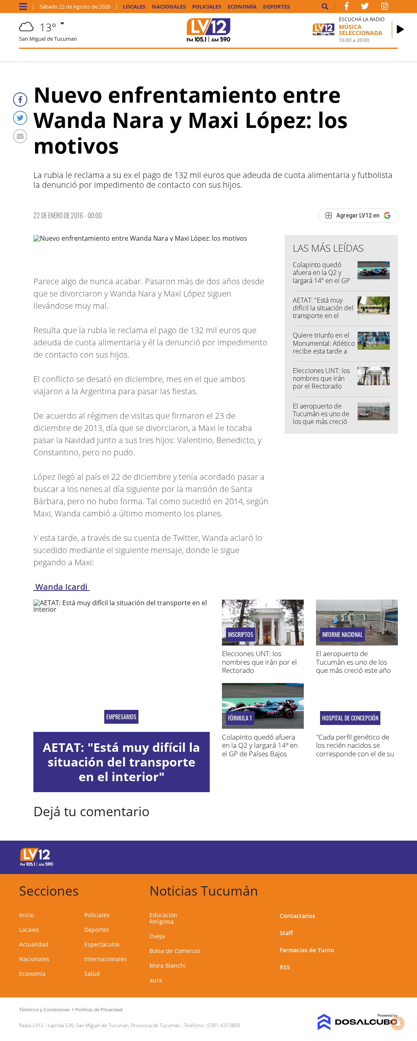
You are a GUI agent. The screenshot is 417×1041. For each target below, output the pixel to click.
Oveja (157, 936)
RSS (285, 967)
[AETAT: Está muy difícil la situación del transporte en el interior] (121, 665)
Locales (134, 6)
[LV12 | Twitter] (365, 7)
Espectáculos (102, 944)
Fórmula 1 (240, 718)
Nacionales (169, 6)
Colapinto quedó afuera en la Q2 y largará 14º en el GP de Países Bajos (321, 276)
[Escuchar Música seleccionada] (400, 29)
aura (155, 980)
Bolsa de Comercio (174, 951)
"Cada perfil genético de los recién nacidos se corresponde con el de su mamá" (355, 749)
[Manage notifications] (397, 1023)
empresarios (121, 717)
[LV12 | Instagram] (384, 7)
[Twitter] (20, 118)
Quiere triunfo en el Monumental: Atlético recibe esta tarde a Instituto (324, 347)
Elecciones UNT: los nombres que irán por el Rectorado (321, 378)
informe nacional (342, 634)
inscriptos (240, 634)
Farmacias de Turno (307, 950)
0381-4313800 (223, 1025)
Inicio (26, 915)
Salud (92, 973)
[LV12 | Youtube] (359, 856)
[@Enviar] (20, 136)
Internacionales (105, 959)
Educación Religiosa (163, 918)
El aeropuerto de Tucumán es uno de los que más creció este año (321, 418)
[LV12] (36, 864)
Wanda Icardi (61, 586)
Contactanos (297, 916)
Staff (286, 933)
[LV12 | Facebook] (347, 7)
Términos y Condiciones (44, 1009)
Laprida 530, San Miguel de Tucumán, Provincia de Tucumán (114, 1025)
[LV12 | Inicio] (389, 889)
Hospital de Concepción (350, 718)
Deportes (276, 6)
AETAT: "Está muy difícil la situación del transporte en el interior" (323, 312)
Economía (242, 6)
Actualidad (33, 944)
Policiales (206, 6)
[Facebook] (20, 99)
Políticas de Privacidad (99, 1009)
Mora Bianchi (167, 965)
